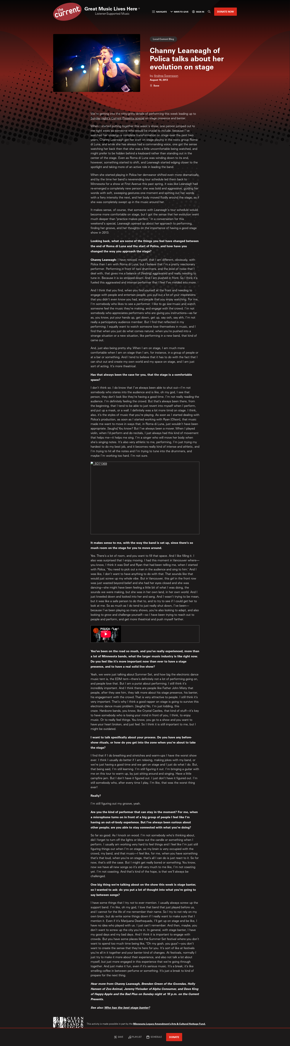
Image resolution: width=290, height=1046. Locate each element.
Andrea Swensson (166, 76)
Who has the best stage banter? (127, 1007)
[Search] (209, 12)
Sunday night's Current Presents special (117, 118)
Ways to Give (181, 11)
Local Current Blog (163, 39)
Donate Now (225, 11)
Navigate (161, 11)
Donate (174, 1037)
